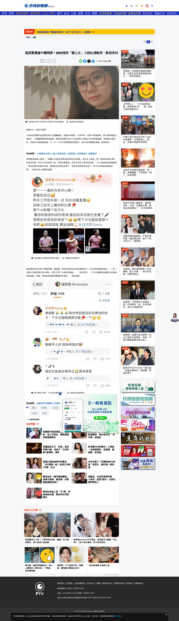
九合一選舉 (49, 13)
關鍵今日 (160, 13)
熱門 (59, 13)
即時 (11, 13)
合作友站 (172, 13)
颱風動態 (36, 13)
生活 (87, 13)
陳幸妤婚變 (22, 13)
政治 (66, 13)
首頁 (4, 13)
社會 (73, 13)
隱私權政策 (118, 616)
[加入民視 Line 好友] (89, 414)
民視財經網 (120, 13)
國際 (94, 13)
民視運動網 (105, 13)
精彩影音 (148, 13)
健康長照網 (134, 13)
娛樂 (80, 13)
